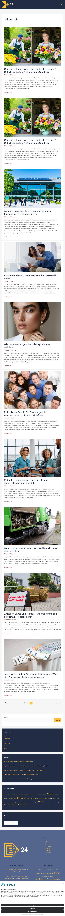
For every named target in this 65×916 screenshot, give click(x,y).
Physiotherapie (7, 802)
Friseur (37, 794)
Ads (5, 794)
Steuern (45, 802)
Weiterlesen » (8, 92)
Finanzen (6, 741)
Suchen (6, 717)
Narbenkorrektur (34, 798)
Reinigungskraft (24, 802)
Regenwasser (17, 802)
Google (44, 794)
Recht (5, 746)
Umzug (57, 802)
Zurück (6, 703)
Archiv (6, 820)
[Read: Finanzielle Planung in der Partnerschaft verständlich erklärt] (32, 257)
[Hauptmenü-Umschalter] (61, 4)
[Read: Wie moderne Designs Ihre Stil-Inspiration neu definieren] (32, 321)
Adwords (8, 794)
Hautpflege (55, 794)
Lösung (28, 798)
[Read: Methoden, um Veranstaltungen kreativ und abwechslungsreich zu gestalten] (32, 458)
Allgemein (7, 75)
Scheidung (33, 802)
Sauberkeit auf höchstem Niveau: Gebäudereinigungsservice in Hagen (24, 779)
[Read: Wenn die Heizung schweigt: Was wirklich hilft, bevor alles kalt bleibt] (32, 526)
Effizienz (26, 794)
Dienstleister (7, 738)
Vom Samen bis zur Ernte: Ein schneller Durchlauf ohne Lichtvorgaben (24, 770)
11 (40, 703)
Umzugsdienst (7, 804)
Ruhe (29, 802)
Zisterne (25, 804)
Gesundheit (7, 743)
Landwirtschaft (19, 798)
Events (29, 794)
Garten (40, 794)
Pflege (57, 798)
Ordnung (45, 798)
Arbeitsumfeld (14, 794)
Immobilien (10, 798)
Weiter (58, 703)
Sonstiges (6, 748)
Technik (49, 802)
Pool (12, 802)
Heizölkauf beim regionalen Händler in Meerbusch (18, 761)
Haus (50, 793)
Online (40, 798)
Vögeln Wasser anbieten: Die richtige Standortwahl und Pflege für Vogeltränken (26, 766)
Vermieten (20, 804)
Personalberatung (51, 798)
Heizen (5, 798)
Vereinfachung (14, 804)
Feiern (33, 794)
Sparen (40, 801)
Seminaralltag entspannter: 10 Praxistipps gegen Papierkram (21, 774)
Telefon (53, 802)
